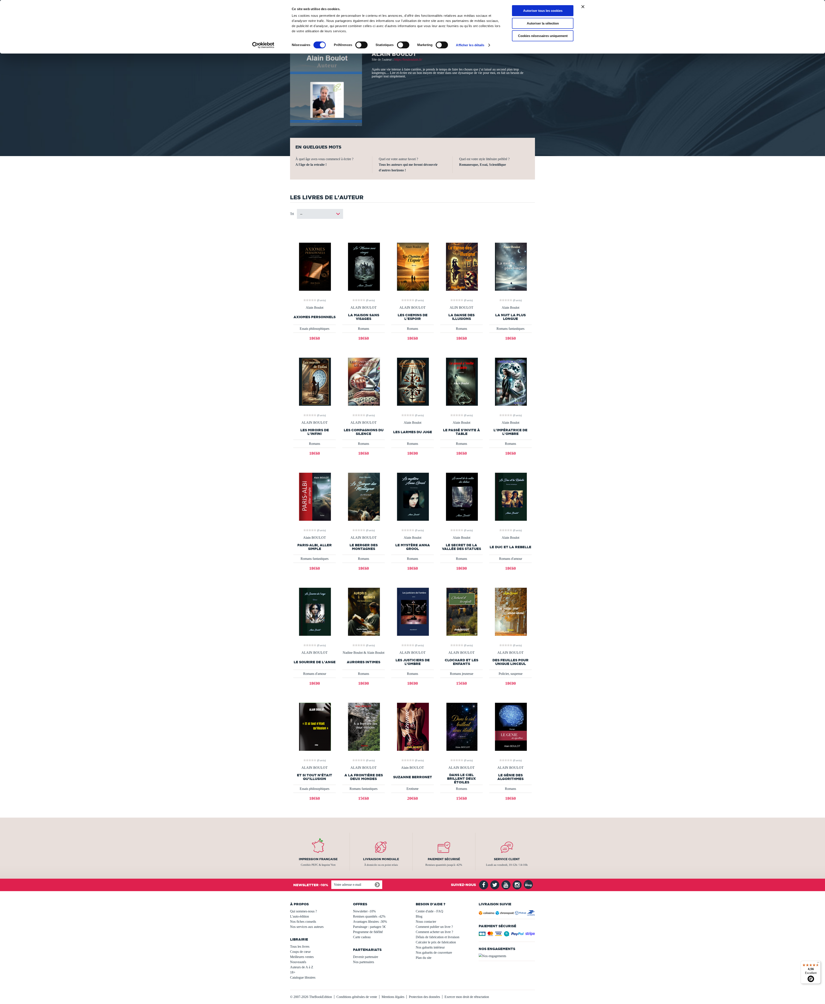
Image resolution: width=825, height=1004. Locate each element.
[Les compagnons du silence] (363, 381)
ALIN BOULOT (461, 307)
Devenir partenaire (365, 957)
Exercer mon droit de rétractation (467, 997)
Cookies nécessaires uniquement (543, 36)
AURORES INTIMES (363, 662)
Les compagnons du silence (363, 432)
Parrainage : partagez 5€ (369, 927)
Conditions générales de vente (356, 997)
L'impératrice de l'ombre (510, 432)
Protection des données (424, 997)
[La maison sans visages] (363, 266)
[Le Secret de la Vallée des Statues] (461, 496)
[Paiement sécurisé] (507, 935)
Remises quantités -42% (369, 916)
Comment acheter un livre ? (434, 932)
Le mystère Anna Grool (412, 547)
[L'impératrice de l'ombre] (510, 381)
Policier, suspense (510, 673)
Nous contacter (426, 921)
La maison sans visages (363, 317)
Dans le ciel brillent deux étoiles (461, 778)
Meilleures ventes (302, 957)
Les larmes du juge (412, 432)
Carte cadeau (362, 937)
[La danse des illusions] (461, 266)
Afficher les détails (470, 45)
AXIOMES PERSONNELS (314, 317)
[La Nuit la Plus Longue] (510, 266)
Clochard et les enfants (461, 662)
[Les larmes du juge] (412, 381)
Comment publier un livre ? (434, 927)
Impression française (318, 859)
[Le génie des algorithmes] (510, 726)
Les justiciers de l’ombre (413, 662)
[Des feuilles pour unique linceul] (510, 611)
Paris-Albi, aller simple (314, 547)
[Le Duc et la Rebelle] (510, 496)
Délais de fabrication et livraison (437, 937)
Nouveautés (298, 962)
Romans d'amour (510, 558)
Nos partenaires (363, 962)
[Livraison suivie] (507, 914)
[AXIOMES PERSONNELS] (314, 266)
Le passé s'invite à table (461, 432)
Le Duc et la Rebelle (510, 547)
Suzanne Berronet (412, 777)
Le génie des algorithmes (510, 777)
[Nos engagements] (507, 956)
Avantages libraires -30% (370, 921)
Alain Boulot (314, 307)
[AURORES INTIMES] (363, 611)
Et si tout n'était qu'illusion (314, 777)
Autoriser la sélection (543, 23)
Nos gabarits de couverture (434, 952)
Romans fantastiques (510, 328)
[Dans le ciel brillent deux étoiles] (461, 726)
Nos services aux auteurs (307, 927)
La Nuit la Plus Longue (510, 317)
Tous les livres (299, 946)
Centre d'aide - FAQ (429, 911)
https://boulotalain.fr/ (408, 59)
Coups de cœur (300, 951)
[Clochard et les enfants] (461, 611)
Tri (292, 214)
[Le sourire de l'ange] (314, 611)
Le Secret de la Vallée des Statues (461, 547)
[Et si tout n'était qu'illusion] (314, 726)
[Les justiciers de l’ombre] (412, 611)
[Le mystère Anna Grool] (412, 496)
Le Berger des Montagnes (364, 547)
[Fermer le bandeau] (582, 6)
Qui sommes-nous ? (303, 911)
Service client (507, 859)
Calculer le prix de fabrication (436, 942)
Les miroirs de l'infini (314, 432)
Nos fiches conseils (303, 921)
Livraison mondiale (381, 859)
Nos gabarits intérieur (430, 947)
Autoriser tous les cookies (542, 10)
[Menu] (818, 963)
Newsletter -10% (364, 911)
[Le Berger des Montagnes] (363, 496)
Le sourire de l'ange (315, 662)
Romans (363, 328)
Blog (419, 916)
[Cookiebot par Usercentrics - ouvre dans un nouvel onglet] (263, 45)
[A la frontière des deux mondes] (363, 726)
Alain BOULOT (314, 537)
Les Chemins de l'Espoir (413, 317)
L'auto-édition (299, 916)
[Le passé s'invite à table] (461, 381)
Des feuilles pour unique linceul (510, 662)
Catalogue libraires (302, 977)
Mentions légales (393, 997)
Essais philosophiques (314, 328)
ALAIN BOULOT (363, 307)
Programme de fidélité (368, 932)
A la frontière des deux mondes (363, 777)
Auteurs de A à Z (301, 967)
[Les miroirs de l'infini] (314, 381)
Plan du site (423, 957)
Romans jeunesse (461, 673)
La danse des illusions (461, 317)
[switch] (361, 44)
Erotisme (412, 789)
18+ (292, 972)
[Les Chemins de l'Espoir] (412, 266)
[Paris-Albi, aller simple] (314, 496)
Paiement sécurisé (444, 859)
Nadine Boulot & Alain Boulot (363, 652)
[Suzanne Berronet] (412, 726)
